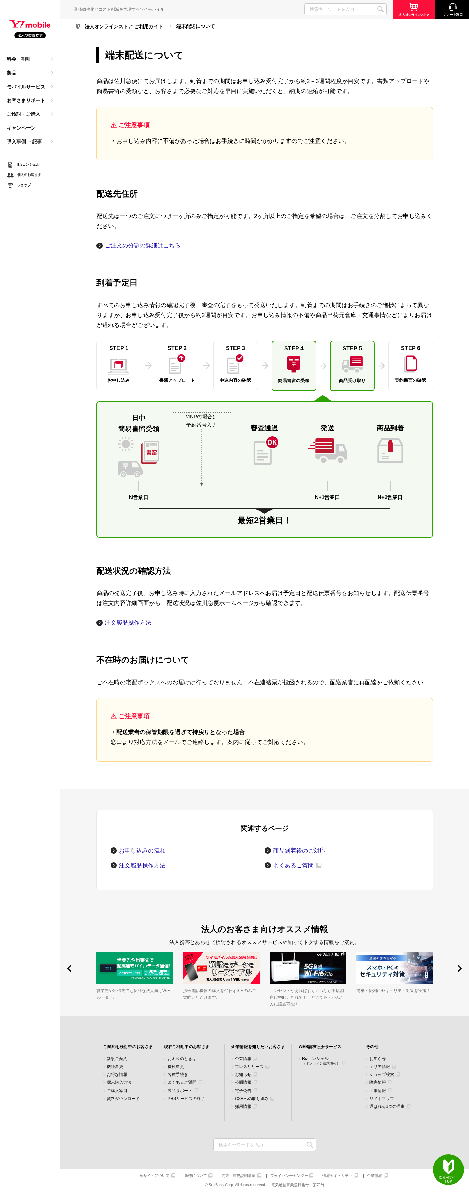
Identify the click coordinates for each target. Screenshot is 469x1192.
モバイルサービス (26, 86)
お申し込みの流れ (142, 850)
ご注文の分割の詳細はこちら (143, 245)
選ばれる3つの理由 (387, 1106)
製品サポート (180, 1091)
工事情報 (377, 1091)
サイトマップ (381, 1099)
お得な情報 (117, 1074)
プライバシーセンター (289, 1176)
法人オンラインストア (414, 9)
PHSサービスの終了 (186, 1099)
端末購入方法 (119, 1082)
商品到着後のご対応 (299, 850)
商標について (195, 1176)
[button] (69, 968)
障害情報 (377, 1082)
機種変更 (115, 1067)
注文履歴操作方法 (128, 622)
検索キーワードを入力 (310, 1144)
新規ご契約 (117, 1059)
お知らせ (243, 1074)
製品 (11, 73)
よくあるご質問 (293, 865)
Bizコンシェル (321, 1061)
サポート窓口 (452, 9)
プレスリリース (249, 1067)
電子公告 (243, 1091)
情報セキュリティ (337, 1176)
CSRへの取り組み (251, 1099)
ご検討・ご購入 (24, 114)
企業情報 (243, 1059)
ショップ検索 (381, 1074)
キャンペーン (21, 128)
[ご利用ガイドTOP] (448, 1169)
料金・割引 (19, 59)
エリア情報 (379, 1067)
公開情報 (243, 1082)
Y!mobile (29, 29)
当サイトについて (154, 1176)
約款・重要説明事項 (238, 1176)
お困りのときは (182, 1059)
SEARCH (380, 9)
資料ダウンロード (123, 1099)
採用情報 (243, 1106)
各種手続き (178, 1074)
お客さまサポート (26, 100)
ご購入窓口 (117, 1091)
